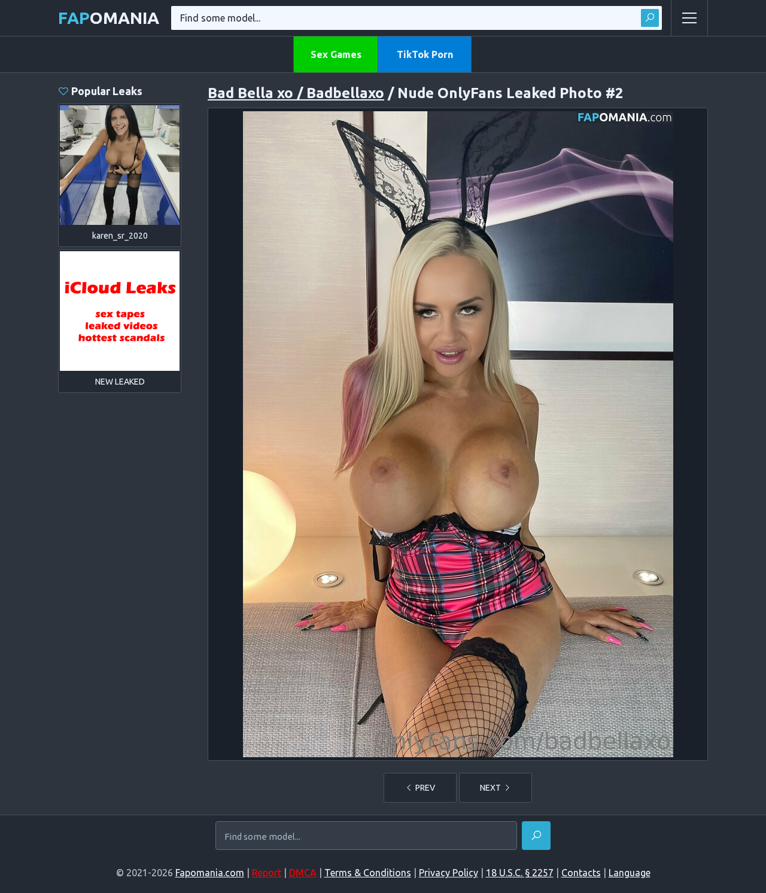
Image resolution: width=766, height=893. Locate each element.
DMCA (303, 872)
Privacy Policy (448, 872)
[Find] (650, 18)
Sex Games (336, 54)
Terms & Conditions (367, 872)
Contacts (581, 872)
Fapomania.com (209, 872)
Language (630, 872)
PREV (424, 788)
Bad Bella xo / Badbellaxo (296, 93)
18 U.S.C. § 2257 (520, 872)
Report (266, 872)
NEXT (491, 788)
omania (108, 17)
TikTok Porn (425, 54)
